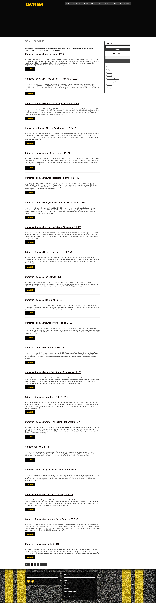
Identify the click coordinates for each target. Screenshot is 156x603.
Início (67, 3)
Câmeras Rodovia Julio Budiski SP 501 (44, 300)
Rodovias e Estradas (104, 3)
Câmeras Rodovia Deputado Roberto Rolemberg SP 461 (52, 178)
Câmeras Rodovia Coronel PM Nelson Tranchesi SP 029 (53, 422)
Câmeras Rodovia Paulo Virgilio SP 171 (44, 347)
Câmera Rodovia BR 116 (37, 446)
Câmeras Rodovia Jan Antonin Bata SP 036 (46, 397)
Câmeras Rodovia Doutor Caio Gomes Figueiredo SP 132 (53, 372)
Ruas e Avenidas (124, 3)
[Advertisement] (78, 21)
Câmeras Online (76, 3)
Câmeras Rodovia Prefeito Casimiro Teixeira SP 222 (51, 78)
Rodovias (34, 3)
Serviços (109, 85)
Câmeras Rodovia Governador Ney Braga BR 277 (49, 494)
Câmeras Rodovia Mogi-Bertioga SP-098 (45, 54)
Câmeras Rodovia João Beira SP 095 (43, 277)
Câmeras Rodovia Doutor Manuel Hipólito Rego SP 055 (52, 103)
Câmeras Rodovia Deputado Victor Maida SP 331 (49, 323)
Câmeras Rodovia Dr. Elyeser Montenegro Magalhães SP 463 (55, 202)
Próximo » (43, 565)
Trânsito (114, 3)
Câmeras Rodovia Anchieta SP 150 (42, 544)
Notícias (86, 3)
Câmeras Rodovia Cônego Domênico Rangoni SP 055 (51, 519)
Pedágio (93, 3)
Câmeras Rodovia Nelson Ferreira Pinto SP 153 (48, 252)
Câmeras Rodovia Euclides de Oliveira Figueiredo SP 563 (53, 227)
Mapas (109, 70)
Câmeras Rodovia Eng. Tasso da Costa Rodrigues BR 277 (53, 469)
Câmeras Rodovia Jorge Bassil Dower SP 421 (48, 153)
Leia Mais (30, 69)
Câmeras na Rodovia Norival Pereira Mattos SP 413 (50, 128)
